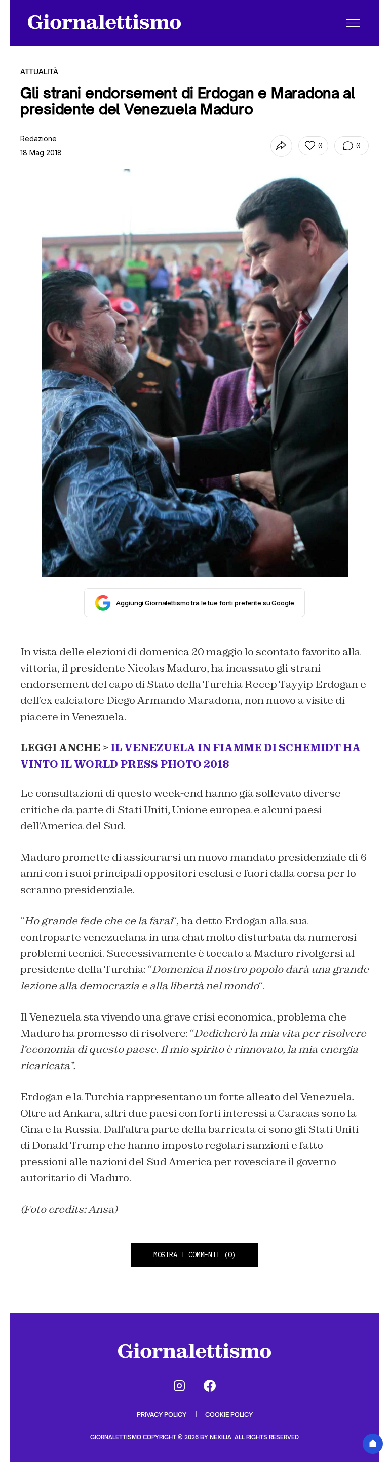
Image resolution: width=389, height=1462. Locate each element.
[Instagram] (179, 1386)
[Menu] (353, 23)
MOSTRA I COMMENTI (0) (194, 1254)
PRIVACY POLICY (162, 1415)
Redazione (38, 138)
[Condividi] (281, 146)
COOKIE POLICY (229, 1415)
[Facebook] (210, 1386)
